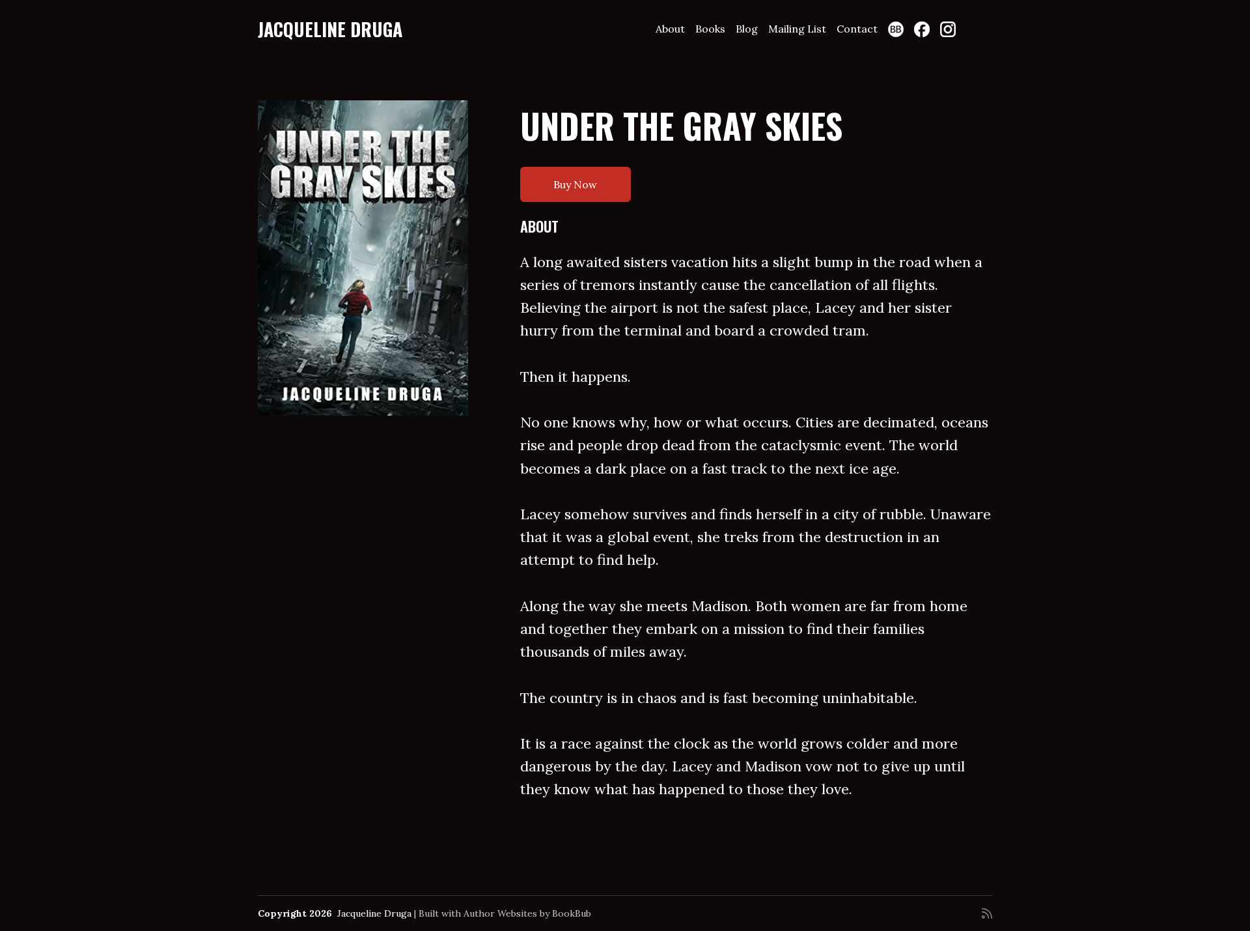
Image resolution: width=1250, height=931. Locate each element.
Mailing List (797, 28)
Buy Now (575, 184)
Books (710, 28)
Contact (857, 28)
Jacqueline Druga (330, 29)
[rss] (987, 913)
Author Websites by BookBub (527, 913)
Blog (747, 28)
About (670, 28)
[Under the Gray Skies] (363, 258)
